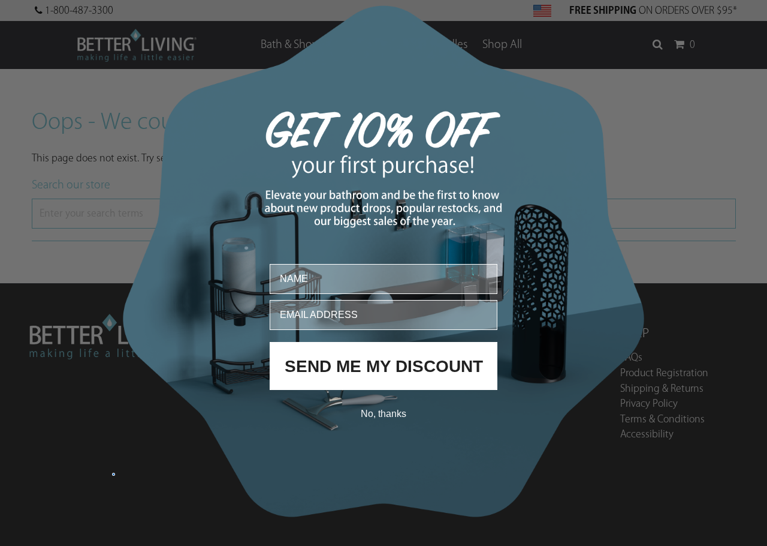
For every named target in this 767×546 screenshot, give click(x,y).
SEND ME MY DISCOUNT (384, 366)
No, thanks (383, 413)
